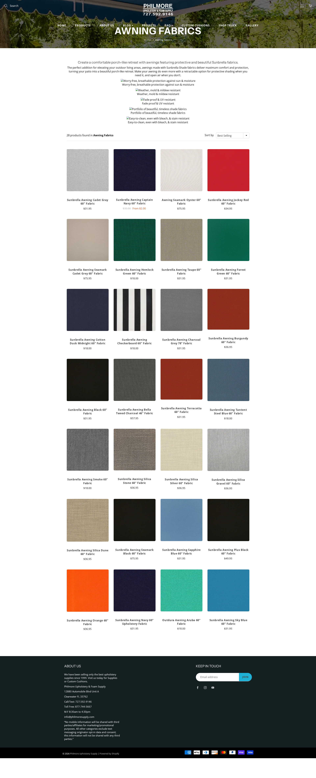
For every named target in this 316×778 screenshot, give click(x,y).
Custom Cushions (196, 25)
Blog (127, 25)
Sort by (209, 135)
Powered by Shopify (109, 753)
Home (61, 25)
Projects (149, 25)
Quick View (87, 170)
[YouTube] (213, 687)
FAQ (168, 25)
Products (83, 25)
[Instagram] (205, 687)
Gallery (252, 25)
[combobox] (232, 135)
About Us (106, 25)
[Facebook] (197, 687)
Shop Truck (228, 25)
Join (245, 677)
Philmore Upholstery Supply (83, 753)
